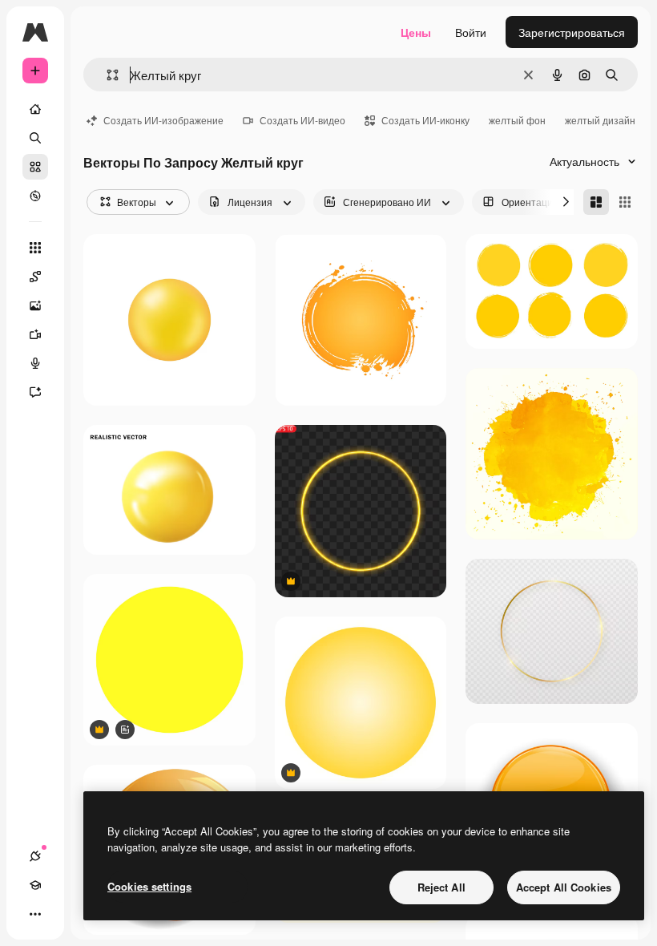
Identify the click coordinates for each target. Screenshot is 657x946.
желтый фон (517, 120)
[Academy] (35, 885)
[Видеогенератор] (35, 334)
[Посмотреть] (35, 195)
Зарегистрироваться (571, 32)
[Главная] (35, 109)
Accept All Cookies (563, 887)
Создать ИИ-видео (302, 120)
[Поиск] (35, 138)
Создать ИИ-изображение (163, 120)
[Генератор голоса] (35, 363)
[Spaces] (35, 276)
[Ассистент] (35, 392)
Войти (470, 32)
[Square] (625, 202)
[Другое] (35, 914)
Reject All (441, 887)
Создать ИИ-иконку (425, 120)
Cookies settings (149, 886)
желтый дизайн (600, 120)
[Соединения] (35, 856)
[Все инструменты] (35, 248)
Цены (416, 32)
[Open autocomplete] (106, 75)
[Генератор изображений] (35, 305)
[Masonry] (596, 202)
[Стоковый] (35, 167)
